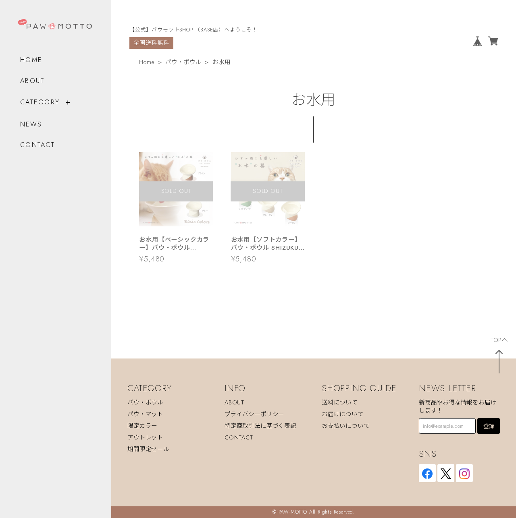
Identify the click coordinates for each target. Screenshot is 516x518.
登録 (488, 426)
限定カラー (142, 426)
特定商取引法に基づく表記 (260, 426)
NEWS (31, 124)
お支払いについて (346, 426)
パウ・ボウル (183, 62)
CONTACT (37, 144)
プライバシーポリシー (254, 414)
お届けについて (343, 414)
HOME (31, 59)
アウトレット (145, 437)
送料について (340, 402)
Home (146, 62)
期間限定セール (148, 449)
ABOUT (32, 80)
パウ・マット (145, 414)
